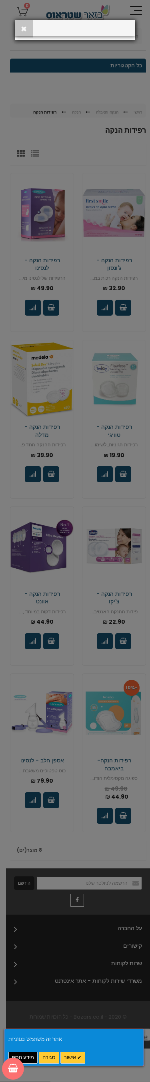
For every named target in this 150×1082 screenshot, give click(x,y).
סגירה (49, 1057)
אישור (70, 1057)
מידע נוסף (23, 1057)
